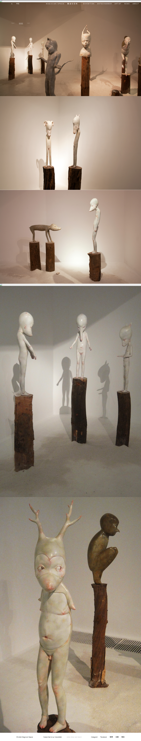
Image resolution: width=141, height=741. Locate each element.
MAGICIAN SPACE (55, 3)
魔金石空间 (72, 3)
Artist (118, 3)
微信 (122, 737)
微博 (111, 737)
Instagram (94, 737)
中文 (17, 4)
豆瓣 (117, 737)
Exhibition (88, 3)
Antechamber (104, 3)
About (136, 3)
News (127, 3)
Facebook (103, 737)
